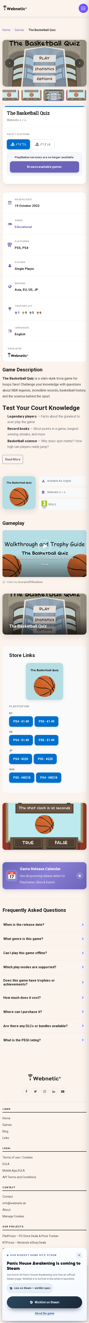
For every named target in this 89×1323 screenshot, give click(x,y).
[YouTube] (62, 1091)
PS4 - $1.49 (21, 740)
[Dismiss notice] (79, 1255)
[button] (44, 553)
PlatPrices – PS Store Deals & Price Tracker (30, 1236)
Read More (12, 459)
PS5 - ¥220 (45, 759)
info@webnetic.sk (14, 1203)
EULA (6, 1164)
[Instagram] (44, 1091)
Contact (7, 1196)
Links (5, 1138)
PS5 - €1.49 (46, 721)
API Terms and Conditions (19, 1177)
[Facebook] (26, 1091)
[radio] (18, 144)
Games (19, 30)
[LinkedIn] (53, 1091)
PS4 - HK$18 (48, 777)
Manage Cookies (13, 1216)
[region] (44, 557)
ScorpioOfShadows (30, 582)
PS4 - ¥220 (20, 759)
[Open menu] (83, 8)
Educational (23, 227)
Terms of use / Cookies (17, 1157)
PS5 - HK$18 (21, 777)
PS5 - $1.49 (46, 740)
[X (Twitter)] (35, 1091)
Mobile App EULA (13, 1170)
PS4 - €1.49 (21, 721)
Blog (5, 1131)
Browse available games (44, 166)
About (6, 1209)
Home (6, 30)
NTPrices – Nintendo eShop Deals (24, 1242)
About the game (44, 1313)
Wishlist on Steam (47, 1302)
